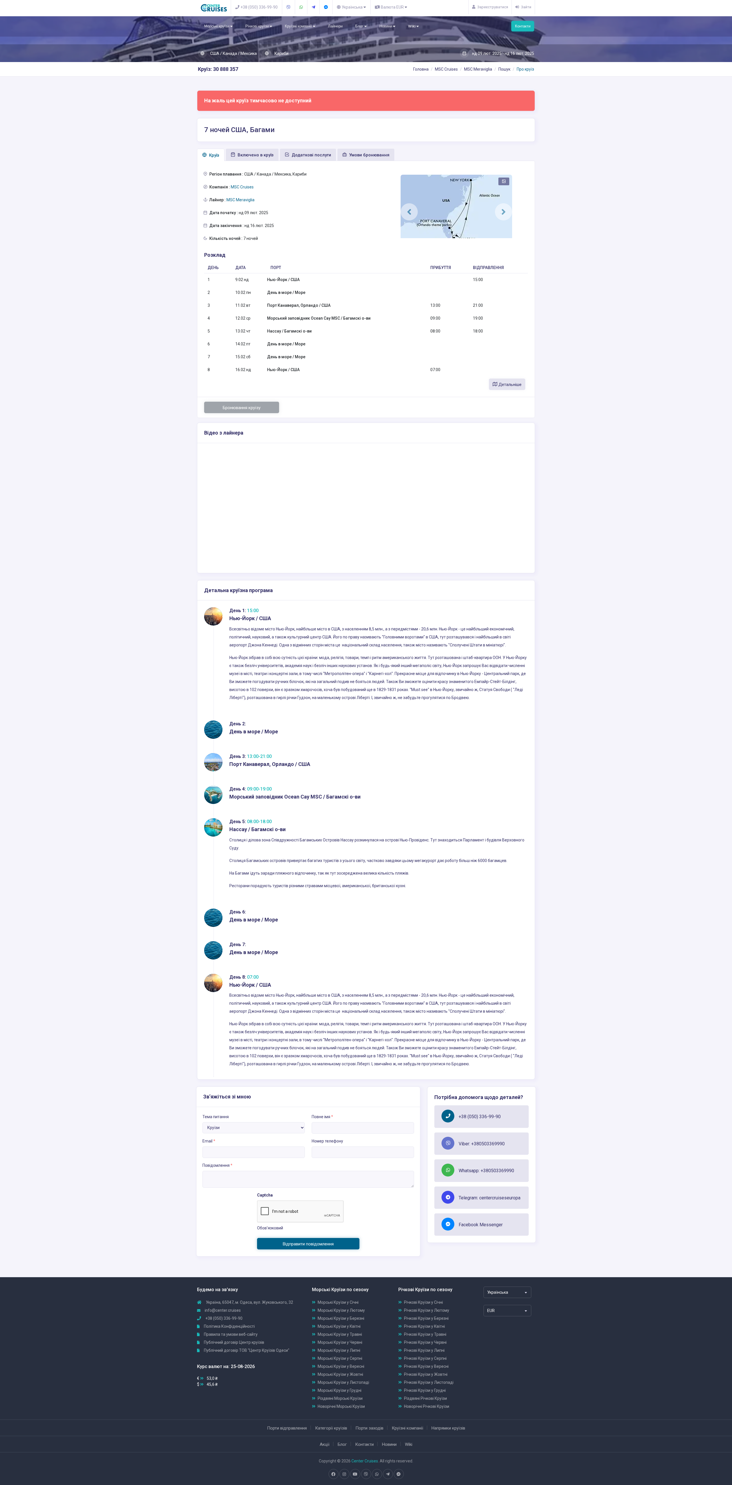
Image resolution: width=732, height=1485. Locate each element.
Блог (359, 26)
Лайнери (335, 26)
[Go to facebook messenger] (399, 1474)
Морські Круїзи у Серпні (340, 1358)
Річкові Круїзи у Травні (425, 1334)
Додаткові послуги (311, 155)
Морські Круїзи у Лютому (341, 1310)
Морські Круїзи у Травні (340, 1334)
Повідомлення (217, 1165)
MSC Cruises (446, 69)
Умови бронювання (368, 155)
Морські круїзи (217, 26)
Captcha (265, 1195)
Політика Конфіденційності (229, 1326)
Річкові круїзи (257, 26)
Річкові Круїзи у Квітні (424, 1326)
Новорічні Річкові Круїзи (426, 1406)
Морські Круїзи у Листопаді (343, 1382)
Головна (421, 69)
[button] (409, 211)
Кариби (281, 53)
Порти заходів (369, 1428)
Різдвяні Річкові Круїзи (425, 1398)
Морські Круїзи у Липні (339, 1350)
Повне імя (322, 1116)
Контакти (522, 26)
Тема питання (215, 1116)
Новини (386, 26)
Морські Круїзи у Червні (340, 1342)
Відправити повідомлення (308, 1244)
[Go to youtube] (355, 1474)
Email (208, 1141)
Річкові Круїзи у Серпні (425, 1358)
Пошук (504, 69)
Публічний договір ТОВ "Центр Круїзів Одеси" (246, 1350)
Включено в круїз (255, 155)
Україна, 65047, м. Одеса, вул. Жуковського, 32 (249, 1302)
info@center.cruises (223, 1310)
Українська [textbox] (497, 1292)
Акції (324, 1444)
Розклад (214, 255)
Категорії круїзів (331, 1428)
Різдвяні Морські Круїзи (340, 1398)
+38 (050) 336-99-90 (480, 1116)
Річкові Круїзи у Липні (424, 1350)
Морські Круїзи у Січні (338, 1302)
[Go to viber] (366, 1474)
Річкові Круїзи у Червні (425, 1342)
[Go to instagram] (344, 1474)
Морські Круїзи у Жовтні (340, 1374)
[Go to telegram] (387, 1474)
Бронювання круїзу (241, 407)
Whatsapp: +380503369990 (486, 1170)
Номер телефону (327, 1141)
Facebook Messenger (481, 1224)
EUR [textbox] (491, 1310)
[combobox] (507, 1292)
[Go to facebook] (333, 1474)
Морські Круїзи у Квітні (339, 1326)
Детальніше (509, 384)
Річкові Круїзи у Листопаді (428, 1382)
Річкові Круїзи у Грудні (425, 1390)
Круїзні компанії (299, 26)
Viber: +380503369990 (482, 1143)
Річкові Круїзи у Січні (423, 1302)
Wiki (412, 26)
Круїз (213, 155)
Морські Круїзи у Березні (341, 1318)
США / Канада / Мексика (233, 53)
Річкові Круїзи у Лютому (426, 1310)
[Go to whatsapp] (377, 1474)
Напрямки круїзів (448, 1428)
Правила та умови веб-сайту (230, 1334)
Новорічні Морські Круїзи (341, 1406)
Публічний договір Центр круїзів (233, 1342)
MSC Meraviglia (478, 69)
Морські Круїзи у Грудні (339, 1390)
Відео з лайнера (223, 433)
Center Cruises (364, 1461)
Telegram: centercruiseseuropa (489, 1198)
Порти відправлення (287, 1428)
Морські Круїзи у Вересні (341, 1366)
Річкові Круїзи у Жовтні (425, 1374)
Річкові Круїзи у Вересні (426, 1366)
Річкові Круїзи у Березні (426, 1318)
